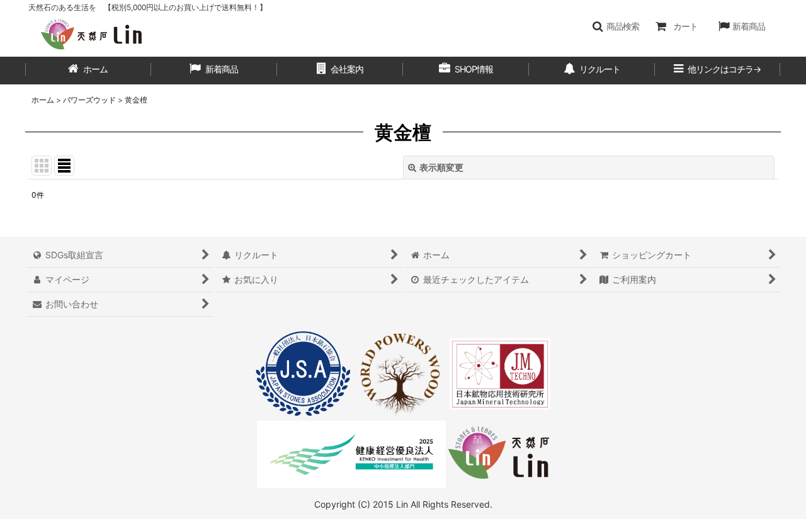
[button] (615, 26)
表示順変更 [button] (441, 167)
